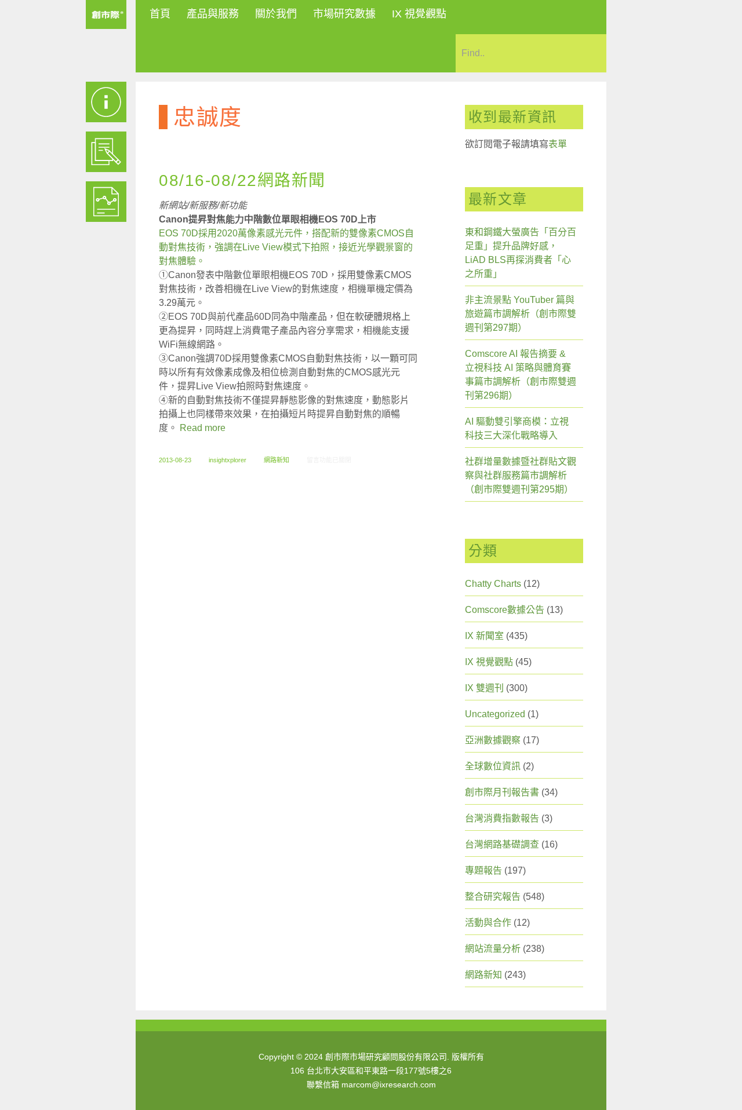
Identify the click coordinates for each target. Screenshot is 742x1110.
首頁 (160, 14)
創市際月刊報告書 (502, 792)
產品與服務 (213, 14)
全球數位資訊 (493, 766)
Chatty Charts (493, 584)
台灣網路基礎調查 (502, 844)
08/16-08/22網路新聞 (242, 180)
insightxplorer (227, 460)
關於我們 (276, 14)
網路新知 (276, 460)
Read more (202, 428)
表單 (557, 144)
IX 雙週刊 (484, 688)
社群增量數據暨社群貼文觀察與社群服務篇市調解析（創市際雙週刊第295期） (520, 475)
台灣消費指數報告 (502, 818)
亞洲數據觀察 (493, 740)
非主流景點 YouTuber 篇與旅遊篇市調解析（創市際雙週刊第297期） (520, 314)
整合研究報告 (493, 896)
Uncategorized (495, 714)
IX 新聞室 (484, 636)
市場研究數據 (344, 14)
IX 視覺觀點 (419, 14)
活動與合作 (488, 923)
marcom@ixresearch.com (388, 1084)
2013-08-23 (175, 460)
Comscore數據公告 (504, 610)
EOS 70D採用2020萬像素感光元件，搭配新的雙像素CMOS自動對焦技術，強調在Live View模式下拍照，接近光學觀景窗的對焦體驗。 (286, 247)
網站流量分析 (493, 949)
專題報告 (483, 870)
